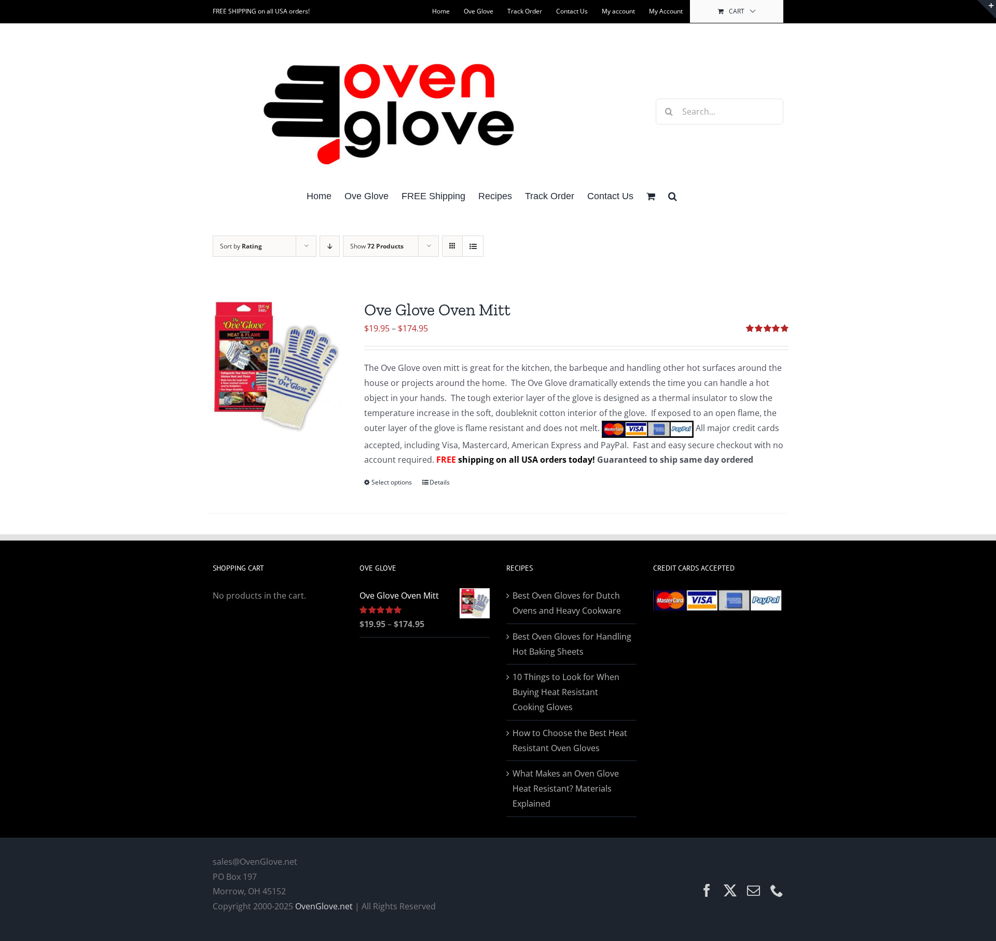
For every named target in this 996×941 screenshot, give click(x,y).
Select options (391, 482)
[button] (672, 195)
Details (440, 482)
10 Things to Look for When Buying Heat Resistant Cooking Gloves (566, 692)
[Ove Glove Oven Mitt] (274, 366)
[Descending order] (330, 246)
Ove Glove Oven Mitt (437, 310)
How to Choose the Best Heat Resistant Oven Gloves (570, 740)
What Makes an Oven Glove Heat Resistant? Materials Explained (566, 788)
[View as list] (473, 246)
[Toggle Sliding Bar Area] (986, 9)
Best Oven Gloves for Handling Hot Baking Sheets (572, 644)
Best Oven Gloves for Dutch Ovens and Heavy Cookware (567, 603)
